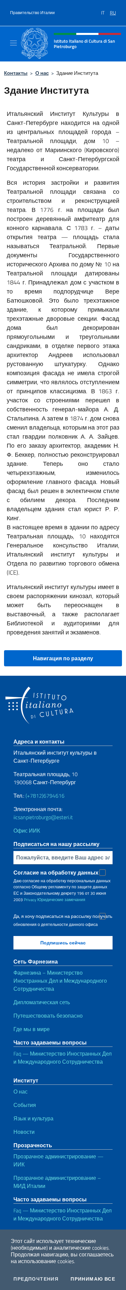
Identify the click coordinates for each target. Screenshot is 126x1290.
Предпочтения (35, 1279)
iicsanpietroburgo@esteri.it (43, 817)
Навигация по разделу (63, 658)
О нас (42, 73)
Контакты (16, 73)
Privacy (30, 899)
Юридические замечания (61, 899)
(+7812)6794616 (45, 796)
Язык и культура (33, 1118)
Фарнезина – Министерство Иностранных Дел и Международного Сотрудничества (60, 981)
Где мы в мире (31, 1029)
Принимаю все (93, 1279)
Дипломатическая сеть (41, 1002)
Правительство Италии (32, 13)
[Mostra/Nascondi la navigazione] (13, 43)
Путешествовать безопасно (48, 1016)
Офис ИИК (26, 831)
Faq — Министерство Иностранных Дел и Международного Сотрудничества (62, 1058)
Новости (24, 1132)
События (24, 1105)
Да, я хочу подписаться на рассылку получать (62, 916)
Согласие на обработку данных (55, 873)
